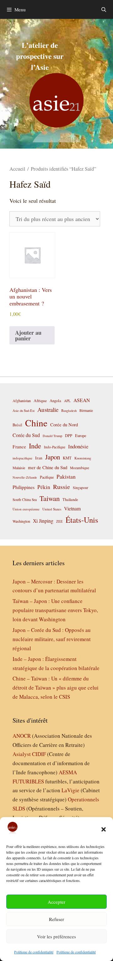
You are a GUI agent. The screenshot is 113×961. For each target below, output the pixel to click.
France (19, 446)
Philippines (24, 487)
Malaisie (19, 467)
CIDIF (39, 754)
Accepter (56, 902)
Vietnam (72, 508)
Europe (80, 435)
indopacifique (22, 458)
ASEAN (81, 400)
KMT (67, 458)
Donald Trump (52, 436)
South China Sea (25, 499)
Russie (61, 486)
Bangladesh (69, 410)
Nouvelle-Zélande (25, 477)
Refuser (56, 919)
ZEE (59, 521)
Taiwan (50, 498)
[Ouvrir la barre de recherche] (103, 9)
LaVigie (70, 790)
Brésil (17, 425)
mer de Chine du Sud (47, 467)
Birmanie (86, 410)
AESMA (68, 772)
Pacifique (47, 477)
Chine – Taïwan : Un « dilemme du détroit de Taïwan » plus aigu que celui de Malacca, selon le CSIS (56, 687)
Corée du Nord (64, 425)
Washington (21, 521)
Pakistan (66, 476)
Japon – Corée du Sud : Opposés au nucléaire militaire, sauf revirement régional (52, 639)
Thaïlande (70, 499)
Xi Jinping (43, 520)
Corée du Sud (26, 435)
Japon (52, 456)
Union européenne (26, 509)
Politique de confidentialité (33, 951)
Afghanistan (22, 400)
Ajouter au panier (28, 335)
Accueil (17, 168)
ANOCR (22, 735)
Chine (36, 423)
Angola (55, 400)
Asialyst (22, 754)
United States (51, 509)
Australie (47, 409)
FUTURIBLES (28, 781)
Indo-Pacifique (54, 447)
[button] (103, 829)
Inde (35, 445)
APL (67, 400)
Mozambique (79, 467)
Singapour (80, 487)
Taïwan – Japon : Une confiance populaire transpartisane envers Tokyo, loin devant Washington (55, 610)
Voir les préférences (56, 936)
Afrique (40, 400)
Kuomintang (82, 458)
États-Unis (82, 520)
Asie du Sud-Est (24, 410)
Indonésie (78, 446)
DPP (68, 435)
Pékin (43, 487)
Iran (38, 458)
